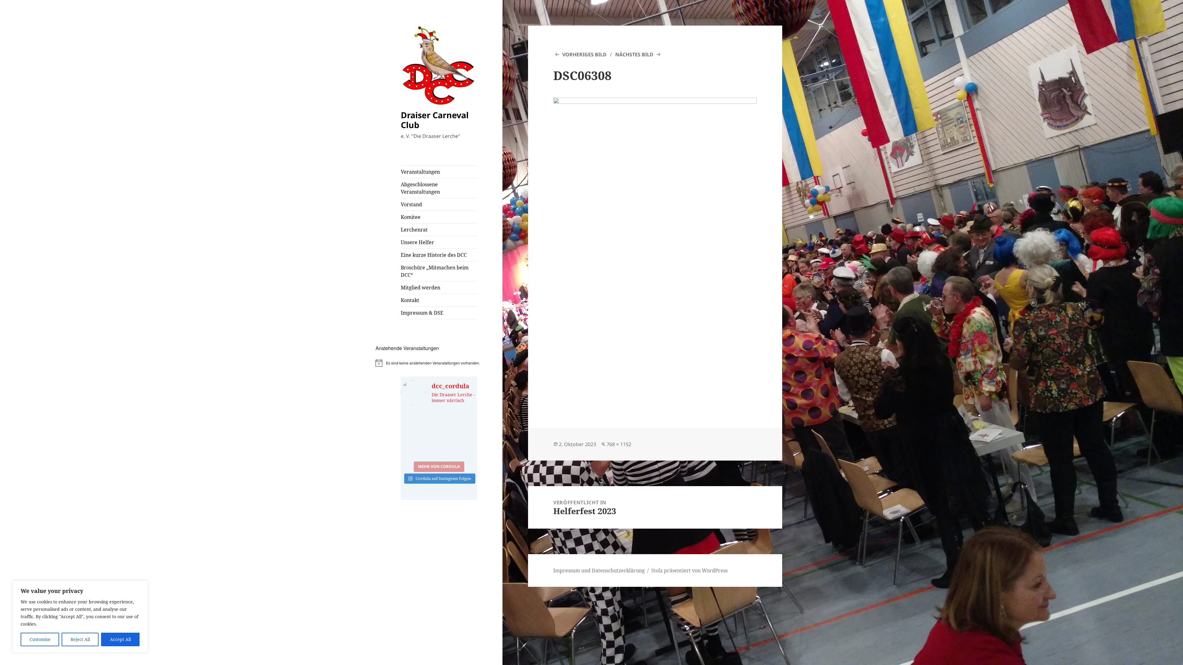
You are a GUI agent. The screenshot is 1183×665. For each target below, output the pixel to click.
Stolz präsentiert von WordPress (689, 570)
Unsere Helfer (417, 242)
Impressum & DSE (422, 312)
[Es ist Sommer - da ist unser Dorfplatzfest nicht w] (419, 422)
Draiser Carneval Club (435, 120)
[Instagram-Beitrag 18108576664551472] (459, 422)
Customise (40, 639)
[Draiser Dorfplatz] (459, 446)
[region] (80, 617)
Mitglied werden (420, 287)
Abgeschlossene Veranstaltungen (420, 188)
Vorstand (411, 204)
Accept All (120, 639)
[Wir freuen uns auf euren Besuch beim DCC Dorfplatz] (419, 446)
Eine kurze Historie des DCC (434, 255)
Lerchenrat (414, 229)
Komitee (411, 217)
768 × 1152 (619, 444)
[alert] (439, 363)
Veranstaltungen (420, 171)
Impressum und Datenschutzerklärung (599, 570)
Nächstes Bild (634, 54)
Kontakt (410, 300)
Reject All (80, 639)
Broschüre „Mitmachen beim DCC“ (435, 271)
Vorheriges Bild (584, 54)
